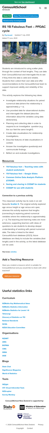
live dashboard (28, 2)
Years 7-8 (7, 16)
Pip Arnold (8, 35)
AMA (4, 342)
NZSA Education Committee (13, 327)
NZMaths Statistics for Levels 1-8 (15, 310)
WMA (4, 352)
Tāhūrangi (6, 313)
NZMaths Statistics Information (15, 307)
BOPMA (5, 345)
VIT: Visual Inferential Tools (13, 387)
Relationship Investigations (14, 20)
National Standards (10, 320)
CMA (4, 348)
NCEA (4, 324)
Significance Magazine (11, 370)
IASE (4, 355)
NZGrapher (7, 391)
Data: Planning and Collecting (26, 16)
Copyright (20, 428)
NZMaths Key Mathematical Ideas (16, 303)
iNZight (5, 384)
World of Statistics (9, 373)
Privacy (40, 424)
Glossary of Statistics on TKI (13, 317)
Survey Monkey (8, 394)
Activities (14, 252)
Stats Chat (6, 366)
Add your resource (12, 276)
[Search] (40, 8)
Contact (30, 428)
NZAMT (5, 338)
